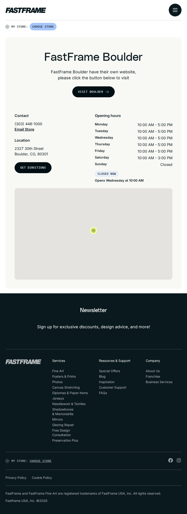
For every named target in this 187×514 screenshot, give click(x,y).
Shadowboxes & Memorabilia (62, 411)
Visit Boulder (90, 92)
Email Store (24, 129)
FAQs (103, 393)
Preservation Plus (65, 440)
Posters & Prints (64, 376)
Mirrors (57, 419)
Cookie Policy (42, 478)
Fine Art (58, 371)
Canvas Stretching (66, 387)
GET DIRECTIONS (33, 168)
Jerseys (58, 398)
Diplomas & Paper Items (70, 393)
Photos (57, 382)
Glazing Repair (63, 425)
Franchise (153, 376)
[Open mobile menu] (175, 10)
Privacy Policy (15, 478)
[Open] (56, 27)
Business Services (159, 382)
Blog (102, 376)
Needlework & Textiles (69, 404)
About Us (153, 371)
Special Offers (109, 371)
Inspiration (106, 382)
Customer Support (112, 387)
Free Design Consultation (61, 432)
